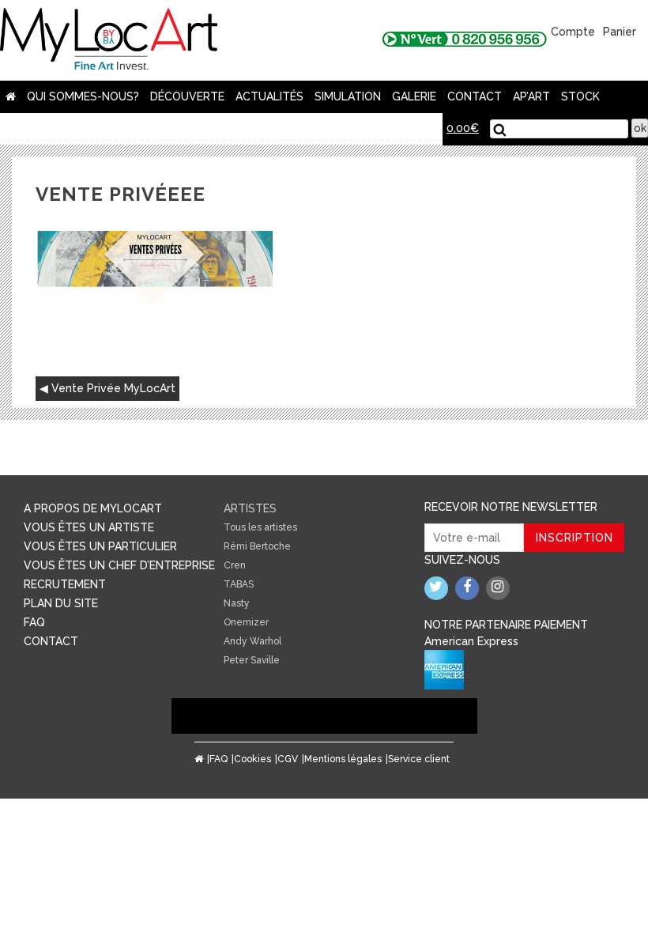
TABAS (239, 584)
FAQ (34, 622)
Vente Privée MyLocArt (113, 388)
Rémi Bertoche (257, 546)
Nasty (237, 603)
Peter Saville (252, 660)
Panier (619, 31)
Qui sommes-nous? (83, 96)
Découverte (187, 96)
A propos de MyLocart (93, 508)
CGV (287, 759)
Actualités (269, 96)
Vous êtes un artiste (89, 527)
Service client (419, 759)
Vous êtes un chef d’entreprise (119, 565)
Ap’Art (531, 96)
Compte (573, 31)
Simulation (348, 96)
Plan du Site (61, 603)
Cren (235, 565)
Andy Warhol (252, 641)
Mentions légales (343, 759)
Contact (474, 96)
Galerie (414, 96)
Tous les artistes (260, 527)
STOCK (580, 96)
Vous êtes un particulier (100, 546)
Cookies (252, 759)
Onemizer (246, 622)
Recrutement (65, 584)
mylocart (108, 40)
